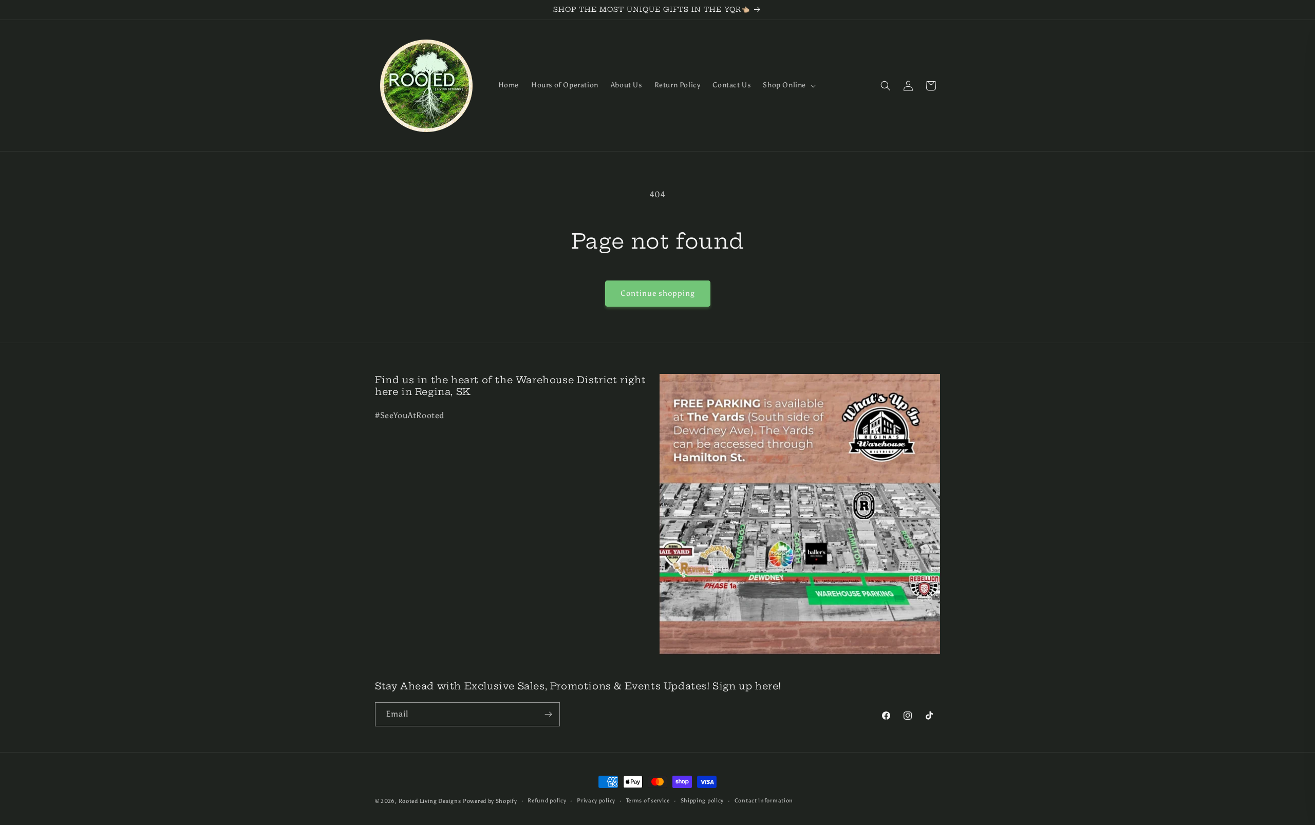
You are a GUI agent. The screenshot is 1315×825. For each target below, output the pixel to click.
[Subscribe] (548, 714)
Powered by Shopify (490, 801)
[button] (788, 85)
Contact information (764, 800)
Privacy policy (596, 800)
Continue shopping (658, 293)
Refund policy (547, 800)
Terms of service (648, 800)
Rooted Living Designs (430, 801)
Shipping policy (702, 800)
